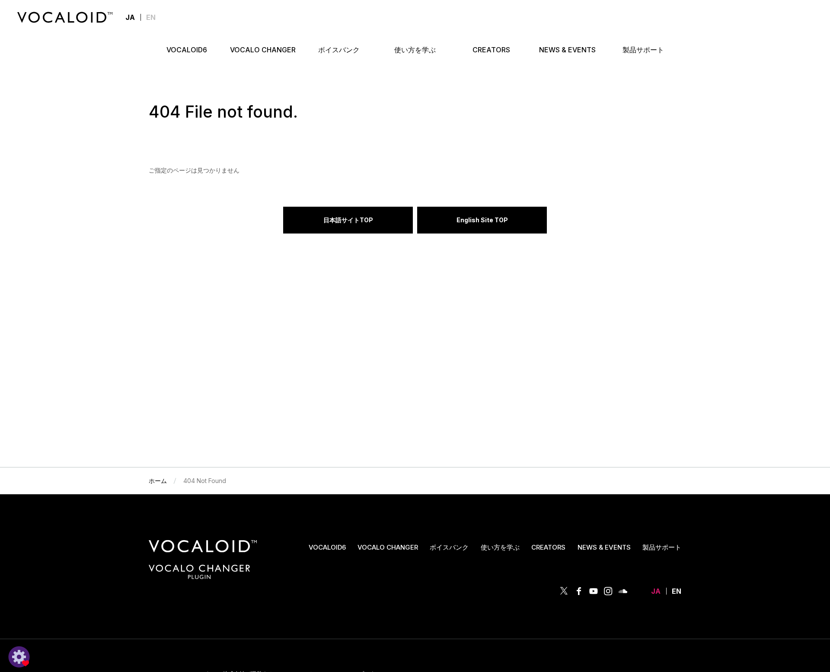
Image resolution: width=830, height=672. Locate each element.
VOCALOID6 (327, 547)
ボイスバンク (449, 547)
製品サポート (661, 547)
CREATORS (548, 547)
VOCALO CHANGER (388, 547)
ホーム (158, 480)
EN (151, 17)
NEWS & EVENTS (604, 547)
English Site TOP (482, 220)
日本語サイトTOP (348, 220)
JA (656, 591)
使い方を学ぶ (500, 547)
